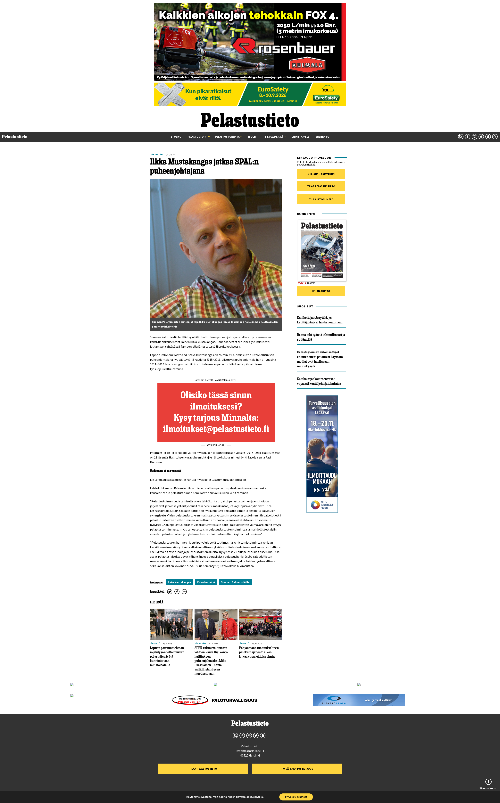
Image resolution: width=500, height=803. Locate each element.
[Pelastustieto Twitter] (481, 136)
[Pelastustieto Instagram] (474, 136)
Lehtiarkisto (321, 291)
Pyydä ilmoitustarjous (297, 768)
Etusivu (176, 136)
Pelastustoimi (197, 136)
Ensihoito (322, 136)
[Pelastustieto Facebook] (467, 136)
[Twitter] (169, 591)
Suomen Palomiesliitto (235, 582)
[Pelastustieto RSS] (460, 136)
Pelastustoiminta (227, 136)
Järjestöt (156, 154)
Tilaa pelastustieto (321, 186)
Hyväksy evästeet (296, 797)
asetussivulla (254, 797)
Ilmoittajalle (300, 136)
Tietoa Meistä (274, 136)
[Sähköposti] (184, 591)
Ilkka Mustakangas (179, 582)
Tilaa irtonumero (321, 199)
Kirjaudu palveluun (321, 174)
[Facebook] (176, 591)
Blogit (252, 136)
